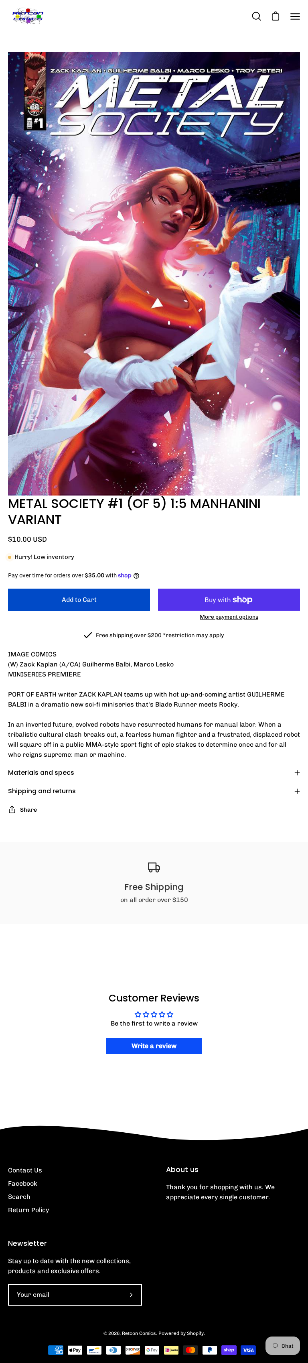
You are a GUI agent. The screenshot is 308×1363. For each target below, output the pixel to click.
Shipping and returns (42, 791)
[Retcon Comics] (28, 16)
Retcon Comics (139, 1333)
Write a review (154, 1046)
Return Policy (28, 1210)
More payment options (229, 616)
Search (19, 1196)
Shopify (195, 1333)
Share (28, 809)
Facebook (22, 1183)
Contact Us (25, 1170)
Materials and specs (41, 772)
